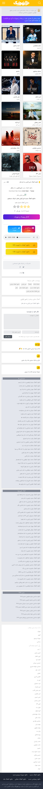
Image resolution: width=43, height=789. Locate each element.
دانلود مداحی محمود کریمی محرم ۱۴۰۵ (30, 600)
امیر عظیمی (37, 694)
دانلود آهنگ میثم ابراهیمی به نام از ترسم (29, 382)
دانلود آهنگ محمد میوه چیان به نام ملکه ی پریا (27, 449)
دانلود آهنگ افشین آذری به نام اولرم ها (29, 484)
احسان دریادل (36, 663)
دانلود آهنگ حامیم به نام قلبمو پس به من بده (28, 554)
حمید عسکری (37, 762)
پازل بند (38, 731)
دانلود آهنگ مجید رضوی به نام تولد (30, 551)
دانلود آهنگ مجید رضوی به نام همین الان (29, 512)
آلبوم (39, 635)
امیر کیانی (23, 284)
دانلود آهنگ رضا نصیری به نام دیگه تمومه (29, 463)
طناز (17, 288)
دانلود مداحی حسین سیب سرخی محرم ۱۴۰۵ (28, 604)
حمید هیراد (37, 765)
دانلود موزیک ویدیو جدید (20, 775)
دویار (39, 769)
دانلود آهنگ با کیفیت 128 (21, 252)
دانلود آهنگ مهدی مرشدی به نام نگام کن (29, 396)
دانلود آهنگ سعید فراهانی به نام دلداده (29, 386)
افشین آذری (37, 677)
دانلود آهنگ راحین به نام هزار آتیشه (30, 467)
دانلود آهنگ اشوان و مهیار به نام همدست (29, 544)
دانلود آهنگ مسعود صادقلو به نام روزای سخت (28, 523)
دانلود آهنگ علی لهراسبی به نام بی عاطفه (29, 572)
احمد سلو (38, 670)
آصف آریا (38, 660)
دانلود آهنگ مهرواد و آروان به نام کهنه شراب (28, 403)
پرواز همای (37, 735)
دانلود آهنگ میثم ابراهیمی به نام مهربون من (28, 586)
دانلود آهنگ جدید (27, 188)
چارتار (39, 738)
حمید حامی (37, 758)
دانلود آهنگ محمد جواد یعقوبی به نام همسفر (28, 460)
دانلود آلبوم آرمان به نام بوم (33, 407)
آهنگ (20, 273)
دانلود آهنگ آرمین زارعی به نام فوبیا (30, 519)
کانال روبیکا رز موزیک (21, 217)
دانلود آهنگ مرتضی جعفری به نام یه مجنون (28, 442)
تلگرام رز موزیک (14, 229)
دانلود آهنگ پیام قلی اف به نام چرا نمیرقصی (28, 435)
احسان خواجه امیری (35, 666)
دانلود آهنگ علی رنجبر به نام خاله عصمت (29, 477)
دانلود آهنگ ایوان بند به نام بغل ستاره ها (29, 425)
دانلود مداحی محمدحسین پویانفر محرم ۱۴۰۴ (28, 618)
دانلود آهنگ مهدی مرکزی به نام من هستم (29, 421)
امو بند (38, 680)
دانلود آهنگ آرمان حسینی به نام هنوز (30, 474)
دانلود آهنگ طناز (24, 288)
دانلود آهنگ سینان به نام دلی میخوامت (29, 410)
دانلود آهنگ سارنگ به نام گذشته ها (30, 417)
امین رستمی (37, 701)
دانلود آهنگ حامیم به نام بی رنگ (31, 568)
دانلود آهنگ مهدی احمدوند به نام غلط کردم (28, 495)
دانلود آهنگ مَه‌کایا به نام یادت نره (31, 446)
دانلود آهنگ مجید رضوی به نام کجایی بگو (29, 505)
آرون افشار (37, 656)
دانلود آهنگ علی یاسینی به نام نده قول (29, 502)
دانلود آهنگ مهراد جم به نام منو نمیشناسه (29, 526)
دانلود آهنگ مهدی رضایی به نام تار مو (30, 389)
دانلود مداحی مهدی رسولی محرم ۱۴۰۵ (30, 611)
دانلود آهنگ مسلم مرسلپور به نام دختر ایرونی (28, 432)
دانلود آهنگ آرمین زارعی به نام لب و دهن (29, 540)
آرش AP (38, 704)
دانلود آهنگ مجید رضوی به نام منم (30, 498)
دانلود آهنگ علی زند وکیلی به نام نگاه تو (29, 561)
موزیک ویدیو (37, 638)
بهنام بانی (37, 724)
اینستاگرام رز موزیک (28, 229)
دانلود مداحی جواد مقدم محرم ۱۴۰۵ (30, 614)
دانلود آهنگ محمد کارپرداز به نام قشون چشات (28, 481)
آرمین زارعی (37, 653)
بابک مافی (37, 718)
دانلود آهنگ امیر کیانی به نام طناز (29, 182)
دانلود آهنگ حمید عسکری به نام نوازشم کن (28, 428)
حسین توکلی (37, 755)
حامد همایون (37, 745)
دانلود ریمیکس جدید (34, 779)
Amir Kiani (36, 284)
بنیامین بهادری (36, 721)
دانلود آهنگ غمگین (20, 779)
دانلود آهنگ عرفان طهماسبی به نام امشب (29, 530)
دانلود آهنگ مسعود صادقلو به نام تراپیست (28, 558)
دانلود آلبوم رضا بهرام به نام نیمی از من (30, 547)
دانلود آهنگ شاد (8, 779)
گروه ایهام (37, 711)
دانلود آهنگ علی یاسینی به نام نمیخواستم (29, 533)
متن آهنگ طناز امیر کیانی (32, 291)
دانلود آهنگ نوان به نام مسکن (32, 509)
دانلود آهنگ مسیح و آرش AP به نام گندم (29, 516)
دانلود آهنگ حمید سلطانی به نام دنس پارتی (28, 470)
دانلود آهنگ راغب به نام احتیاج (31, 439)
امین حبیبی (37, 697)
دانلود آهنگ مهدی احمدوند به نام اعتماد (29, 537)
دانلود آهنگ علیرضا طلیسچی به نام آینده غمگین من (26, 575)
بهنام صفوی (37, 728)
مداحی (38, 642)
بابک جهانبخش (36, 714)
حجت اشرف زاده (36, 752)
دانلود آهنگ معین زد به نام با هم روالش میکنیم (27, 582)
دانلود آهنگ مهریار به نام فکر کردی (31, 393)
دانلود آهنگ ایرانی (14, 284)
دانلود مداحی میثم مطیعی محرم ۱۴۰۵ (30, 597)
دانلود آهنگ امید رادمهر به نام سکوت (30, 414)
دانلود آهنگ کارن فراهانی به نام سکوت (29, 400)
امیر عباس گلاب (36, 690)
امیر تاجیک (37, 687)
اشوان (38, 673)
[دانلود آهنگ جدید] (21, 3)
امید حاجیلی (37, 684)
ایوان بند (38, 707)
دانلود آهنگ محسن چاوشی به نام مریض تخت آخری (26, 565)
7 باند (38, 649)
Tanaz (30, 284)
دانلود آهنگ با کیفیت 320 (21, 245)
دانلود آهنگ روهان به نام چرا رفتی (31, 453)
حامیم (38, 748)
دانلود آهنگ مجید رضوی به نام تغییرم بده (29, 579)
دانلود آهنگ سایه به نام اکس (32, 456)
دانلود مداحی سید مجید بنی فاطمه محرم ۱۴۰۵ (28, 607)
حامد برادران (37, 741)
